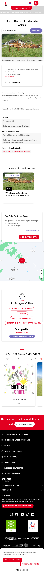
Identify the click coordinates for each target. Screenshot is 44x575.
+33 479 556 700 (22, 332)
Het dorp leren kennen (23, 336)
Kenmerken (31, 60)
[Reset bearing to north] (41, 276)
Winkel (7, 445)
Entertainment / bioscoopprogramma (24, 323)
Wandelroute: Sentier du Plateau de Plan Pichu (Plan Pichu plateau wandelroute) (18, 194)
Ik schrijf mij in (25, 424)
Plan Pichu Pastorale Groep (33, 12)
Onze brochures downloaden (17, 440)
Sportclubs (9, 462)
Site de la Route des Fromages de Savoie (16, 151)
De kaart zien (9, 77)
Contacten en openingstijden (18, 506)
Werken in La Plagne (13, 451)
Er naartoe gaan (29, 237)
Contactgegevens (8, 60)
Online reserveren (20, 8)
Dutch (30, 3)
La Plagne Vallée (13, 175)
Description (20, 60)
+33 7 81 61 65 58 (14, 82)
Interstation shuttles (22, 309)
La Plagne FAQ (10, 457)
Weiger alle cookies (30, 564)
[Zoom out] (41, 273)
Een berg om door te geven (16, 434)
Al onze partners (12, 473)
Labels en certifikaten (14, 468)
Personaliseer (22, 570)
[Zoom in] (41, 270)
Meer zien (36, 30)
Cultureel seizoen (18, 399)
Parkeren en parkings (21, 318)
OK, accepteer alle (13, 560)
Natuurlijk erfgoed (17, 12)
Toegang (22, 313)
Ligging (40, 60)
